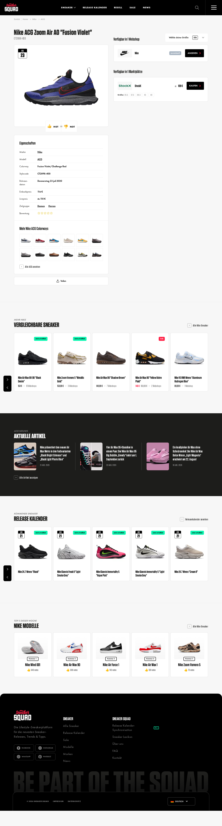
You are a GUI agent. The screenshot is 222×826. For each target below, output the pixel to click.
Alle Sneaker (71, 726)
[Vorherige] (7, 388)
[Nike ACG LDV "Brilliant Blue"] (54, 240)
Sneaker (67, 7)
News (147, 7)
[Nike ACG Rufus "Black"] (40, 254)
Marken (68, 754)
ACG (43, 19)
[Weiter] (7, 380)
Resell (118, 7)
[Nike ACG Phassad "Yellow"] (82, 254)
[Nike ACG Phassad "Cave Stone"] (96, 254)
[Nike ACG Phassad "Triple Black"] (68, 254)
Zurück (17, 19)
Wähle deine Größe (183, 37)
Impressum (58, 801)
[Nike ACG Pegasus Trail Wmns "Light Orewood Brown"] (68, 240)
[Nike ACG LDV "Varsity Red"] (40, 240)
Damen (41, 206)
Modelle (68, 747)
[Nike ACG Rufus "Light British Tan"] (54, 254)
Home (25, 19)
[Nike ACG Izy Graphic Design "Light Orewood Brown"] (25, 254)
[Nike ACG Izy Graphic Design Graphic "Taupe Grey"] (96, 240)
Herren (52, 206)
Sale (133, 7)
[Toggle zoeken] (197, 7)
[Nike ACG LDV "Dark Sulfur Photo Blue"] (82, 240)
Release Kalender (95, 7)
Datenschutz (74, 801)
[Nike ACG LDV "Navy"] (25, 240)
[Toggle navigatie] (213, 7)
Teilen (63, 280)
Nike (34, 19)
